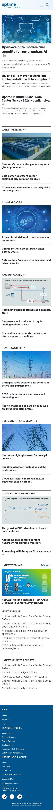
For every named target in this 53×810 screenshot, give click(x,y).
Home (4, 715)
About (4, 762)
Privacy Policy (15, 803)
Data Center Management (18, 493)
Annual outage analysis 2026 (19, 672)
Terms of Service (26, 803)
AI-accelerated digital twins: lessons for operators (24, 632)
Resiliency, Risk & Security (19, 420)
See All (45, 565)
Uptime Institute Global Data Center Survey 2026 (26, 618)
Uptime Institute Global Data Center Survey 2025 (26, 682)
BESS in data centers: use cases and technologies (23, 647)
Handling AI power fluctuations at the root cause (26, 639)
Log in (4, 723)
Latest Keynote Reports (18, 660)
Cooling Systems (13, 275)
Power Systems (12, 347)
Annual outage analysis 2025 (19, 688)
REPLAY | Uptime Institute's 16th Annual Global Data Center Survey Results (25, 601)
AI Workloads (11, 202)
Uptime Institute (37, 803)
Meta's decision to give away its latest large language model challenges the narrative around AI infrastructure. (26, 63)
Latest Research (13, 129)
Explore (5, 719)
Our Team (6, 766)
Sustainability (8, 745)
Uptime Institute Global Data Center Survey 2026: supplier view (26, 625)
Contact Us (6, 770)
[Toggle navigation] (41, 5)
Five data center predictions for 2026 (23, 676)
